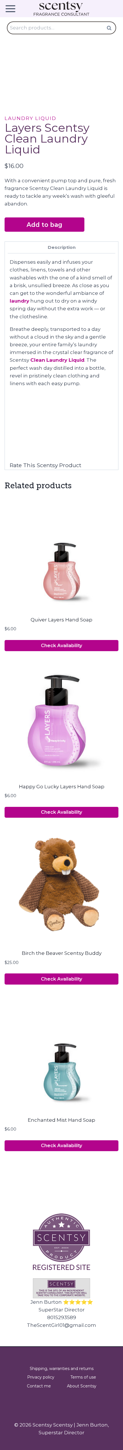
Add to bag (44, 224)
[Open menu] (12, 9)
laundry (19, 301)
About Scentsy (81, 1386)
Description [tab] (62, 247)
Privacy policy (40, 1377)
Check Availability (61, 645)
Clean (37, 360)
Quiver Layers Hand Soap (61, 620)
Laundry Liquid (30, 118)
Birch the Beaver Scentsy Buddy (62, 953)
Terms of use (83, 1377)
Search (110, 28)
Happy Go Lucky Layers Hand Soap (61, 786)
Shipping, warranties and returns (62, 1368)
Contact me (39, 1386)
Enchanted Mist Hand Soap (61, 1120)
